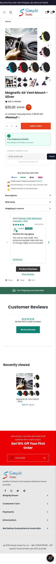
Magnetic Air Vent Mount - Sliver (27, 400)
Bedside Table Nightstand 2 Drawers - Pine (27, 219)
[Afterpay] (23, 177)
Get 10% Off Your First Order (28, 445)
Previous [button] (7, 45)
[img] (18, 224)
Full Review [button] (17, 259)
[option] (28, 51)
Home (8, 21)
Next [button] (48, 45)
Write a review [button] (28, 329)
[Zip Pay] (31, 177)
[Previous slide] (7, 242)
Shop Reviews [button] (28, 274)
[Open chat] (50, 558)
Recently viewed (16, 365)
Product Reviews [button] (28, 269)
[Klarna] (40, 177)
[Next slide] (49, 242)
